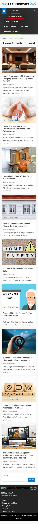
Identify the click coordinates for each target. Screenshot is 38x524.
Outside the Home (11, 21)
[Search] (34, 11)
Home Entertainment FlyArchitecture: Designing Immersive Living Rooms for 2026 (19, 78)
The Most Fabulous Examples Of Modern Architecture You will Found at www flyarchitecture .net (18, 455)
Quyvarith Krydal (9, 84)
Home (15, 11)
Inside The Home (15, 16)
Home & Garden (10, 27)
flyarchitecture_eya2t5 (10, 411)
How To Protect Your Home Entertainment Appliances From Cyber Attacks (16, 128)
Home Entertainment (10, 70)
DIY (4, 393)
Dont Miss (6, 396)
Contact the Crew (11, 32)
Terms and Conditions (9, 503)
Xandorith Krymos (9, 182)
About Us (24, 27)
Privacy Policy (7, 506)
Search (5, 476)
